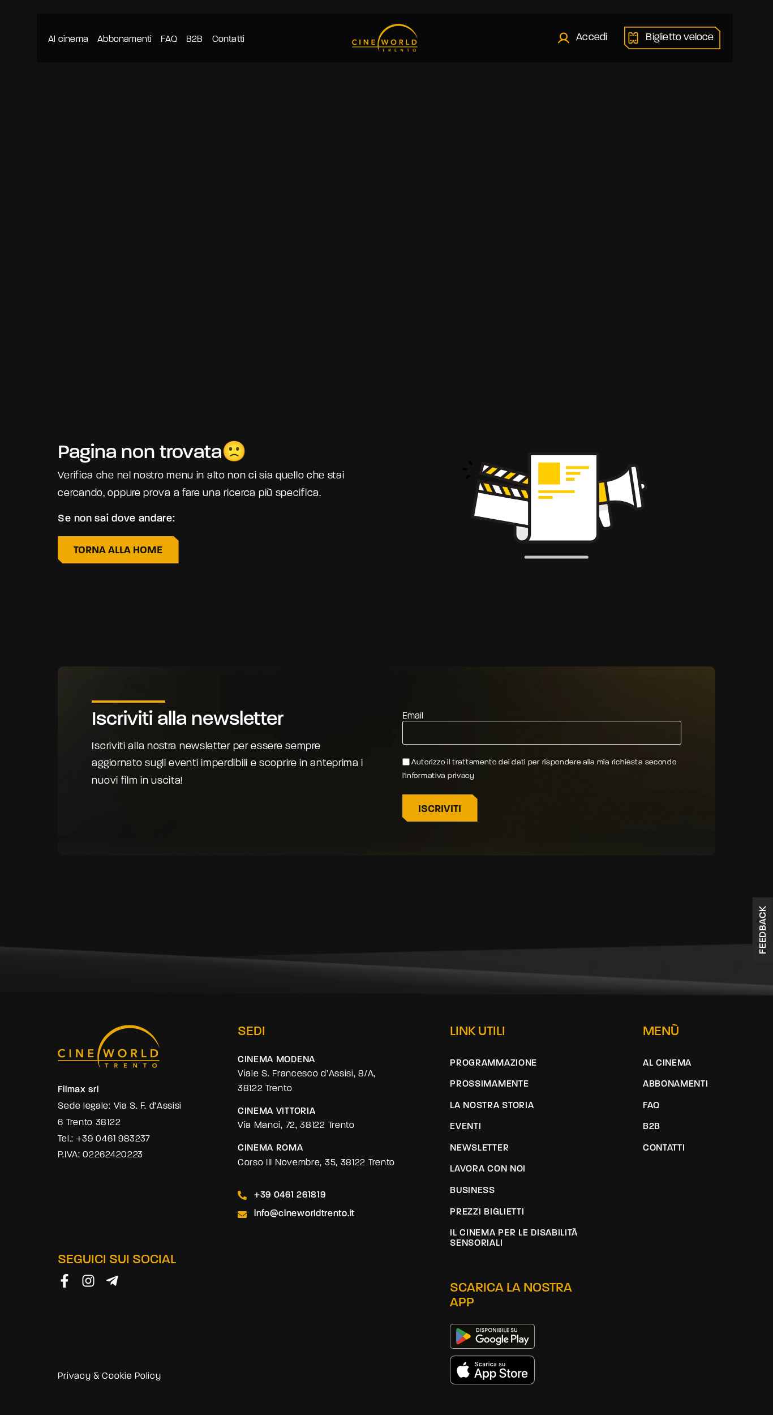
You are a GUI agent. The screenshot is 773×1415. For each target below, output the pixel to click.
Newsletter (479, 1148)
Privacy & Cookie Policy (109, 1376)
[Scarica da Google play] (492, 1336)
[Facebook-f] (64, 1281)
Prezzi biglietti (487, 1212)
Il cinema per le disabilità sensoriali (514, 1238)
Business (472, 1190)
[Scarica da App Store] (492, 1370)
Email (412, 716)
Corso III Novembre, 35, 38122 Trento (316, 1163)
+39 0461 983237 (113, 1139)
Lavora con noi (488, 1169)
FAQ (169, 39)
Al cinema (68, 39)
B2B (194, 39)
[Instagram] (88, 1281)
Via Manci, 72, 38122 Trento (296, 1125)
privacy (462, 776)
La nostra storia (492, 1105)
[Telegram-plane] (112, 1281)
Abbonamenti (124, 39)
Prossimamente (489, 1084)
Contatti (228, 39)
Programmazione (493, 1063)
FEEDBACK (763, 929)
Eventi (465, 1126)
